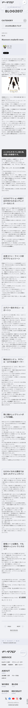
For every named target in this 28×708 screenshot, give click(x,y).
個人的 (3, 35)
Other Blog (9, 47)
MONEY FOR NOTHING (19, 171)
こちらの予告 (17, 128)
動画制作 (10, 664)
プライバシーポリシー (13, 702)
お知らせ (4, 678)
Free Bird (12, 291)
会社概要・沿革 (6, 675)
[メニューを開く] (24, 2)
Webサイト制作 (6, 662)
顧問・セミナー (19, 664)
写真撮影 (4, 664)
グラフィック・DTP (17, 662)
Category (7, 20)
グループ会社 (15, 675)
